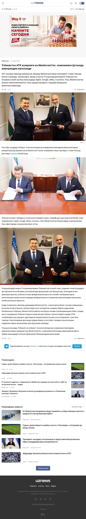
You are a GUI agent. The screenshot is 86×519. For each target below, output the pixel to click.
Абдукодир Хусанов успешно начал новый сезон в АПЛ (47, 453)
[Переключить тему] (81, 3)
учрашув (14, 153)
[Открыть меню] (3, 3)
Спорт (24, 433)
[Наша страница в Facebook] (45, 499)
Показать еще (43, 468)
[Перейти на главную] (37, 3)
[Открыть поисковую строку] (71, 3)
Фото (48, 486)
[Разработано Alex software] (43, 514)
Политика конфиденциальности (43, 504)
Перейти (77, 346)
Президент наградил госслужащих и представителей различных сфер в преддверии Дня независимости (51, 440)
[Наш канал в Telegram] (40, 499)
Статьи (41, 486)
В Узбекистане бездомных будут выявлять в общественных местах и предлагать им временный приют (53, 412)
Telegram (33, 346)
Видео (53, 486)
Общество (5, 61)
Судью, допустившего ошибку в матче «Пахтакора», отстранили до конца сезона (52, 426)
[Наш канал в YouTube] (50, 499)
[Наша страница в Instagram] (36, 499)
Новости (33, 486)
